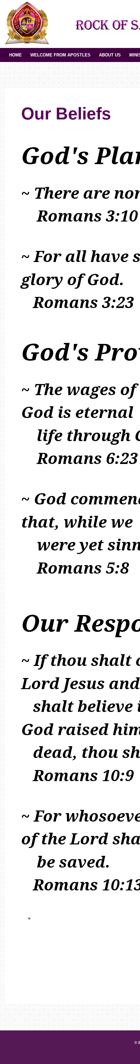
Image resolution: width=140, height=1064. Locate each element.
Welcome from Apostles (60, 55)
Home (15, 55)
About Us (110, 55)
